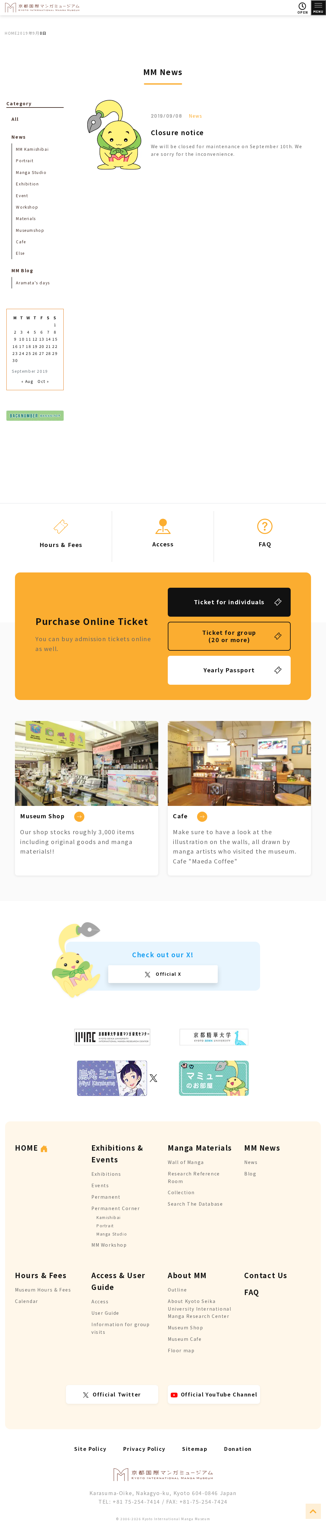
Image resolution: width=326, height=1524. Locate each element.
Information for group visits (120, 1328)
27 (42, 353)
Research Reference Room (194, 1177)
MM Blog (22, 270)
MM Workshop (109, 1245)
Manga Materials (200, 1147)
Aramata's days (33, 282)
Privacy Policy (144, 1448)
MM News (262, 1147)
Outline (177, 1289)
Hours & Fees (41, 1275)
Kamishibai (108, 1217)
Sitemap (194, 1448)
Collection (181, 1192)
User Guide (105, 1313)
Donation (238, 1448)
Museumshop (30, 230)
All (14, 119)
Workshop (27, 207)
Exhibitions (106, 1174)
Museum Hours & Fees (43, 1289)
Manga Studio (31, 172)
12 (35, 339)
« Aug (27, 381)
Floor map (181, 1350)
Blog (250, 1173)
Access (100, 1301)
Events (100, 1185)
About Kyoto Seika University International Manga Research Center (199, 1309)
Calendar (26, 1301)
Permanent (105, 1197)
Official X (167, 974)
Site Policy (90, 1448)
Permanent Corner (115, 1208)
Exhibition (27, 183)
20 (42, 346)
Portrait (24, 160)
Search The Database (195, 1204)
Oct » (43, 381)
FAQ (251, 1292)
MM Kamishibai (32, 149)
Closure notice (177, 132)
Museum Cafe (185, 1339)
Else (20, 253)
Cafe (21, 241)
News (195, 116)
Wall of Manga (186, 1162)
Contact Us (265, 1275)
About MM (187, 1275)
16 (15, 346)
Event (22, 195)
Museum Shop (185, 1327)
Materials (26, 218)
